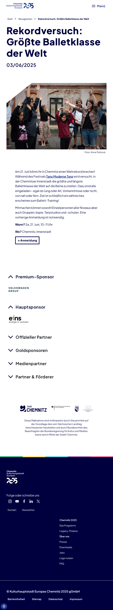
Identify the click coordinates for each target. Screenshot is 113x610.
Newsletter (28, 509)
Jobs (62, 552)
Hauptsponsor (30, 306)
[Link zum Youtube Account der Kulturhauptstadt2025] (17, 501)
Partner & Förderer (35, 376)
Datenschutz (56, 599)
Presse (63, 541)
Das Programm (67, 525)
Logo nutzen (66, 558)
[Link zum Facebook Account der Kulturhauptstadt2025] (24, 501)
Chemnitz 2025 (68, 520)
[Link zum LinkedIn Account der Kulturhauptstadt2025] (31, 501)
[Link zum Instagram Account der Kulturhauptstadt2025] (10, 501)
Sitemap (36, 599)
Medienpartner (31, 363)
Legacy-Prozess (68, 530)
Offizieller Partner (34, 337)
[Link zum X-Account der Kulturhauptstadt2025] (38, 501)
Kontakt (12, 509)
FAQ (61, 563)
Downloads (65, 547)
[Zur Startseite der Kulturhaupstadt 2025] (20, 6)
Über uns (64, 536)
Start (10, 18)
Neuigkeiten (25, 18)
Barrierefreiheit (16, 599)
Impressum (76, 599)
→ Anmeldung (27, 240)
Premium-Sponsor (35, 276)
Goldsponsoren (32, 350)
